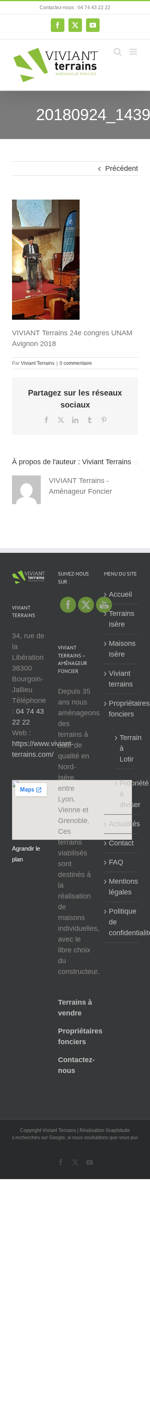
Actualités (121, 824)
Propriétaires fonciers (121, 708)
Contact (121, 843)
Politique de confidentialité (121, 922)
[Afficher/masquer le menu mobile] (134, 51)
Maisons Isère (121, 648)
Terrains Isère (121, 619)
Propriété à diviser (125, 794)
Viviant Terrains (37, 363)
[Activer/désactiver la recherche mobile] (118, 51)
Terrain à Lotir (125, 748)
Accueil (120, 594)
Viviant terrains (121, 678)
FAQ (116, 862)
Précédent (121, 168)
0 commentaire (76, 363)
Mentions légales (121, 886)
